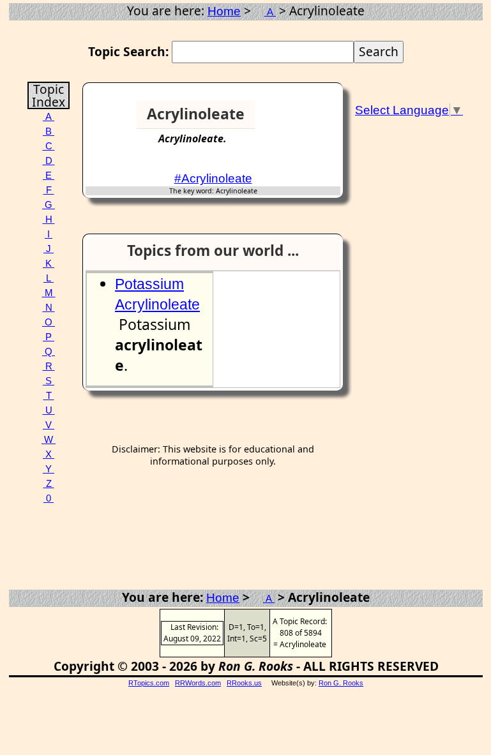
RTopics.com (148, 683)
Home (224, 11)
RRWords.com (198, 683)
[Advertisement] (300, 119)
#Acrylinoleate (213, 178)
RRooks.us (244, 683)
